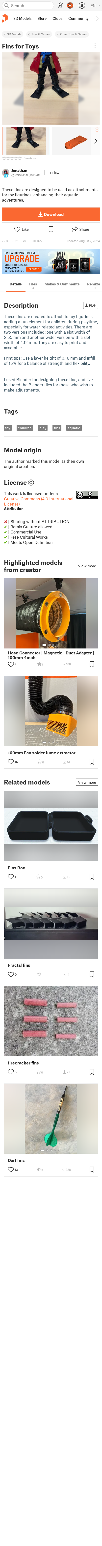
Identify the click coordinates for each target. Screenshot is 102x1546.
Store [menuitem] (42, 18)
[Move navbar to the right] (97, 18)
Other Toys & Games (73, 34)
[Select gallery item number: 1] (44, 645)
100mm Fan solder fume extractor (42, 752)
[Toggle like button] (11, 664)
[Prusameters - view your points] (70, 5)
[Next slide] (95, 141)
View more (87, 566)
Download (54, 214)
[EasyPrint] (60, 5)
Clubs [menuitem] (57, 18)
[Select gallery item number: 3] (53, 645)
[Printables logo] (5, 18)
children (25, 428)
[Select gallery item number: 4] (57, 645)
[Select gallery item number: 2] (49, 645)
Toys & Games (40, 34)
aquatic (74, 428)
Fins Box (16, 867)
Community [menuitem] (78, 18)
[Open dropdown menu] (95, 45)
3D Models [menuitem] (22, 18)
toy (7, 428)
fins (57, 428)
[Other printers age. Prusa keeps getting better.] (51, 261)
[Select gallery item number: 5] (59, 1150)
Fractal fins (19, 965)
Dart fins (16, 1160)
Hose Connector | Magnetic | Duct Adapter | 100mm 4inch (51, 655)
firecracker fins (23, 1063)
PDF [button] (92, 305)
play (42, 428)
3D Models (14, 34)
